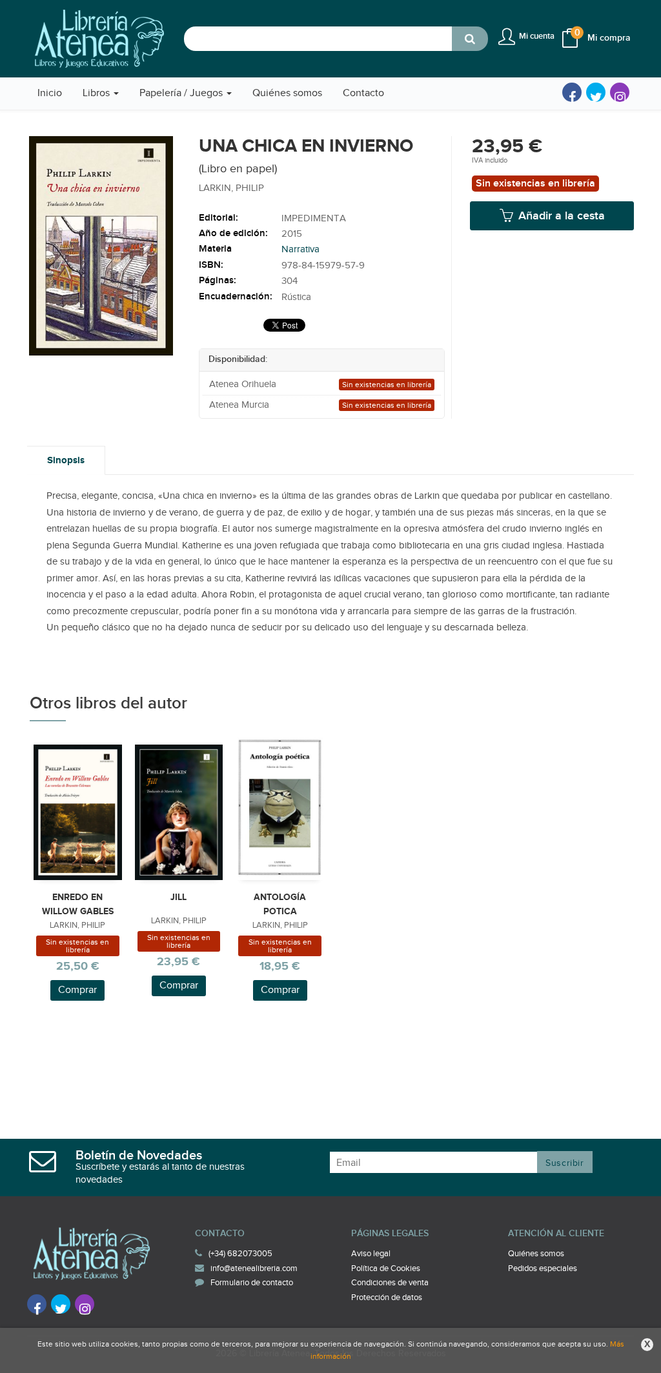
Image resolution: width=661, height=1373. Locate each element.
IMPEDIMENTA (313, 218)
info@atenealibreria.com (254, 1268)
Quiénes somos (536, 1253)
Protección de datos (386, 1297)
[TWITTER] (595, 92)
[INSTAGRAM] (619, 92)
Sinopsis (66, 460)
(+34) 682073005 (240, 1253)
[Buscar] (470, 38)
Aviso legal (371, 1253)
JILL (178, 897)
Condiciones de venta (390, 1283)
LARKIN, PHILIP (231, 188)
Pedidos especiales (542, 1268)
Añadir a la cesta (560, 216)
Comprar (77, 990)
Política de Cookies (385, 1268)
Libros (97, 93)
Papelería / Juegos (182, 93)
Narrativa (300, 249)
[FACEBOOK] (572, 92)
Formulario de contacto (251, 1283)
